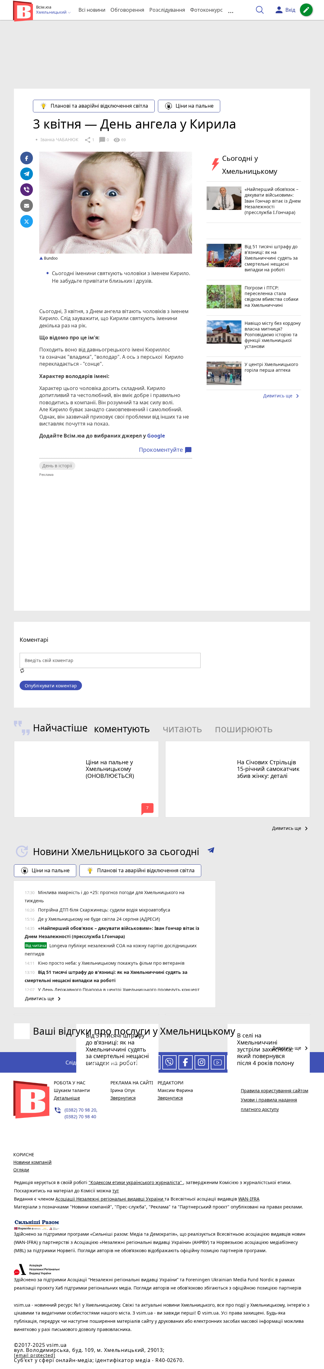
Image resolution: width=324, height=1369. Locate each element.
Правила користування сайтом (274, 1091)
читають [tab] (182, 728)
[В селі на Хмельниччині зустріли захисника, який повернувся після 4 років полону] (237, 1014)
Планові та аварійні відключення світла (99, 105)
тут (115, 1191)
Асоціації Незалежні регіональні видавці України (110, 1199)
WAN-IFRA (248, 1199)
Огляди (21, 1170)
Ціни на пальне (195, 105)
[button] (210, 851)
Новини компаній (32, 1162)
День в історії (57, 466)
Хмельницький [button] (51, 12)
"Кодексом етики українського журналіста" (136, 1182)
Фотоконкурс (206, 9)
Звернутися (123, 1098)
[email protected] (34, 1355)
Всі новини (91, 9)
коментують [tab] (122, 728)
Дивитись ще (282, 396)
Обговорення (127, 9)
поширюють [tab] (244, 728)
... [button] (231, 10)
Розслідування (167, 9)
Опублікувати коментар (51, 686)
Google (156, 435)
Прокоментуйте (165, 450)
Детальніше (67, 1098)
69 (119, 139)
